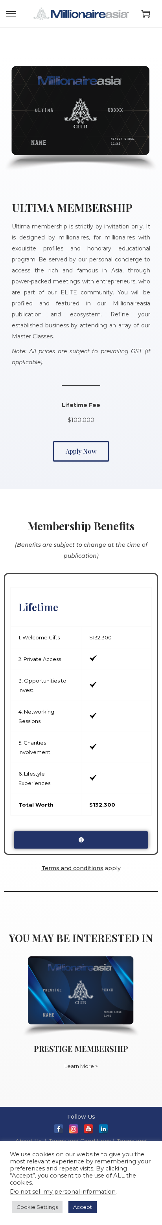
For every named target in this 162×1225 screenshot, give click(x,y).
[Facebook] (58, 1129)
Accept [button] (82, 1207)
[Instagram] (73, 1129)
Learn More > (81, 1066)
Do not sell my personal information (63, 1191)
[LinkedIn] (103, 1129)
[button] (81, 451)
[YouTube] (88, 1129)
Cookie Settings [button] (37, 1207)
